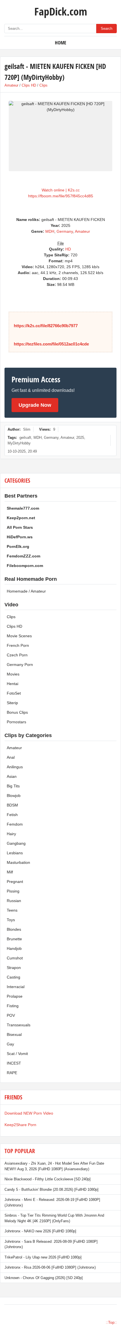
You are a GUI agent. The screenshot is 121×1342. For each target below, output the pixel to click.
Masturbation (18, 862)
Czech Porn (17, 655)
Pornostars (16, 722)
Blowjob (14, 795)
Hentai (12, 683)
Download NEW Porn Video (29, 1113)
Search (106, 28)
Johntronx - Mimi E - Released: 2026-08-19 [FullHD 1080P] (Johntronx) (52, 1202)
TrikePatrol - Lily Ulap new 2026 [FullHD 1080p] (43, 1257)
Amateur (11, 85)
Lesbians (15, 853)
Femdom (15, 824)
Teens (12, 910)
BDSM (12, 805)
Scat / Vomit (17, 1053)
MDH (49, 231)
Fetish (12, 814)
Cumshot (15, 958)
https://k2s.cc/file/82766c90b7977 (46, 325)
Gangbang (16, 843)
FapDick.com (60, 11)
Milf (10, 872)
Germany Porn (20, 664)
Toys (11, 920)
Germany (65, 231)
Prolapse (15, 996)
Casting (13, 977)
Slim (26, 429)
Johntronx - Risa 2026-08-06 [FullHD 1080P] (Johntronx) (50, 1267)
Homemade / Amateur (26, 591)
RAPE (12, 1072)
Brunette (14, 939)
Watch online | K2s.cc (61, 190)
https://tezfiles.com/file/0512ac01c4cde (51, 344)
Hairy (11, 834)
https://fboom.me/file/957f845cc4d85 (60, 196)
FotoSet (14, 693)
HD (68, 249)
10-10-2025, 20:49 (22, 451)
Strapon (14, 967)
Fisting (13, 1006)
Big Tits (13, 786)
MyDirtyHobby (19, 443)
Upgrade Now (35, 405)
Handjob (14, 948)
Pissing (13, 891)
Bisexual (14, 1034)
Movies (13, 674)
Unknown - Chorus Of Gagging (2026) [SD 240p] (44, 1278)
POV (11, 1015)
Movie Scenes (19, 636)
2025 (80, 437)
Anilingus (15, 767)
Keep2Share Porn (20, 1124)
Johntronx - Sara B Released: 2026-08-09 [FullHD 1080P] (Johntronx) (51, 1244)
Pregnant (15, 881)
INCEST (14, 1063)
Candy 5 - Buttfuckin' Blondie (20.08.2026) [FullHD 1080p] (51, 1189)
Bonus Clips (17, 712)
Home (60, 42)
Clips (43, 85)
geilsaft (25, 437)
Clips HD (29, 85)
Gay (10, 1044)
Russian (14, 900)
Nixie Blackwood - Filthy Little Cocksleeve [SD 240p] (48, 1179)
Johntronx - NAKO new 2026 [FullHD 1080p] (40, 1231)
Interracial (15, 986)
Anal (11, 757)
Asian (12, 776)
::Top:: (111, 1322)
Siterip (12, 703)
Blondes (14, 929)
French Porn (18, 645)
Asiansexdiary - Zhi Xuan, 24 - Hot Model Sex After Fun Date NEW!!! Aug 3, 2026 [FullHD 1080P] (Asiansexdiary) (54, 1166)
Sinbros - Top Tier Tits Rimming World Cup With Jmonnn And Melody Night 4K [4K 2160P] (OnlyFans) (54, 1218)
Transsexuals (18, 1025)
